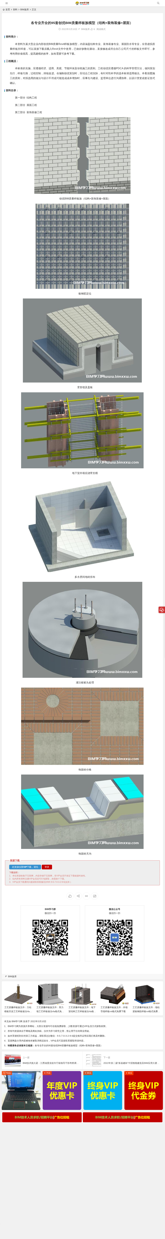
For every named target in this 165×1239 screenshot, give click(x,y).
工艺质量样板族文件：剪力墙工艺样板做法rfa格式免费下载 (50, 1011)
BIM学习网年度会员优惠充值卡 (62, 1106)
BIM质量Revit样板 (59, 44)
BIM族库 (24, 9)
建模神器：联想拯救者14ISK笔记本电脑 (22, 1106)
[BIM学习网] (82, 4)
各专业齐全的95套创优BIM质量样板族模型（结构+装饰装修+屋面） (69, 1045)
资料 (15, 9)
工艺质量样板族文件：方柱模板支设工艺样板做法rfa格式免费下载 (18, 1011)
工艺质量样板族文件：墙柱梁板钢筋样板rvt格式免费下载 (146, 1011)
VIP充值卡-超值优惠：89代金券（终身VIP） (144, 1106)
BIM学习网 (17, 1021)
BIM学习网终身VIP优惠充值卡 (103, 1106)
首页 (7, 9)
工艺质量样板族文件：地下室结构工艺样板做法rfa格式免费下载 (82, 1011)
